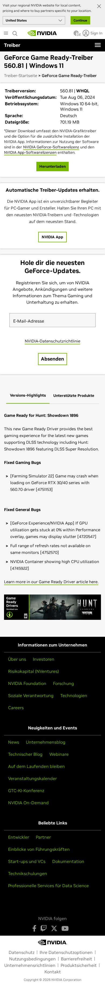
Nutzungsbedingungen (32, 958)
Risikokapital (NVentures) (33, 671)
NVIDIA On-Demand (28, 802)
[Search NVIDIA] (15, 32)
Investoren (43, 659)
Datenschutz (21, 952)
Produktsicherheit (79, 965)
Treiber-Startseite (20, 75)
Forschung (63, 683)
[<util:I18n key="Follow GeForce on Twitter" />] (54, 928)
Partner (43, 837)
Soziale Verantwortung (31, 695)
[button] (76, 34)
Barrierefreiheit (76, 958)
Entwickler (18, 837)
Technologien (73, 695)
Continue (80, 20)
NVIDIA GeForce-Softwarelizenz (51, 147)
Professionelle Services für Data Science (48, 885)
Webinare (59, 754)
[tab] (28, 396)
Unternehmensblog (45, 742)
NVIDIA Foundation (27, 683)
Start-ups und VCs (27, 861)
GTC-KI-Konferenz (26, 790)
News (13, 742)
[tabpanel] (52, 518)
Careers (16, 707)
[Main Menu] (6, 33)
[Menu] (97, 45)
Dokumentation (68, 861)
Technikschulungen (27, 873)
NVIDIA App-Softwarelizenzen (30, 152)
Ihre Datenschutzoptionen (66, 952)
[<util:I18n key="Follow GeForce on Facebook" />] (34, 928)
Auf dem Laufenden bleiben (36, 766)
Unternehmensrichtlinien (29, 965)
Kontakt (52, 971)
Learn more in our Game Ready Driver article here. (51, 581)
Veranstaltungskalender (32, 778)
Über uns (17, 659)
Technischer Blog (25, 754)
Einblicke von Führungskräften (39, 849)
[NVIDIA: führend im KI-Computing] (42, 33)
